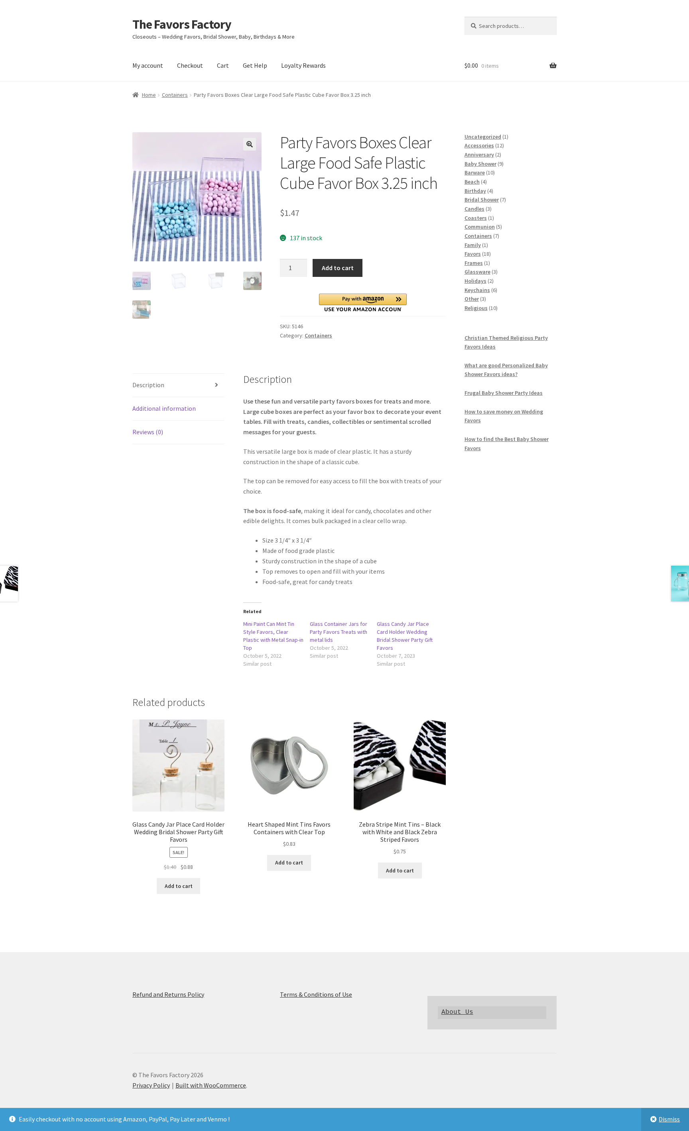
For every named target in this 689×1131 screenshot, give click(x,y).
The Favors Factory (181, 24)
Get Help (255, 65)
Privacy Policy (151, 1085)
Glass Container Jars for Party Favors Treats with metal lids (338, 631)
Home (149, 94)
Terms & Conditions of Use (316, 994)
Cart (223, 65)
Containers (175, 94)
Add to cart (338, 268)
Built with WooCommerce (210, 1085)
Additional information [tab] (164, 408)
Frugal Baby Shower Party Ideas (504, 392)
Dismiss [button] (669, 1119)
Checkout (190, 65)
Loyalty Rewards (303, 65)
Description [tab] (148, 385)
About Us (457, 1012)
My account (147, 65)
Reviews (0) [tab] (147, 432)
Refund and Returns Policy (168, 994)
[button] (249, 144)
